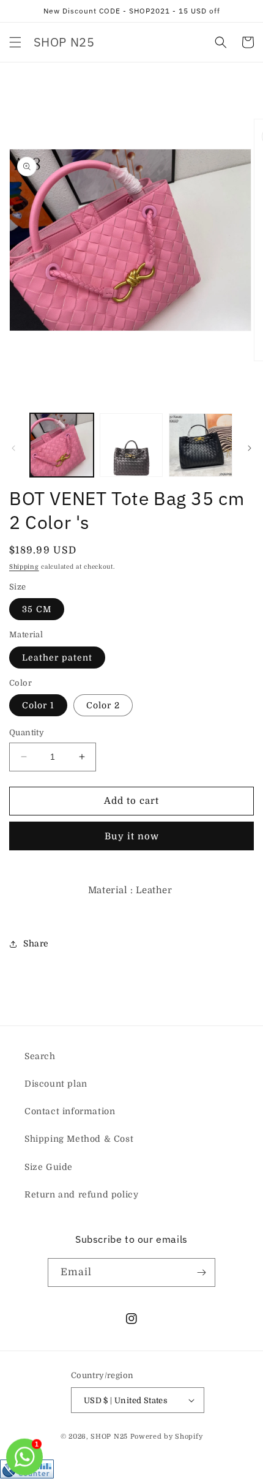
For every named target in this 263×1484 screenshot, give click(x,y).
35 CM (36, 609)
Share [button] (36, 943)
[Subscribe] (201, 1272)
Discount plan (55, 1084)
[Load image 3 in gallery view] (200, 445)
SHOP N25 (109, 1437)
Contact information (69, 1111)
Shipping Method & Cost (78, 1139)
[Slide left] (13, 448)
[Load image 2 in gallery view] (131, 445)
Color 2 (103, 705)
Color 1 (38, 705)
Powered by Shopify (166, 1437)
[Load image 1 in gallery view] (62, 445)
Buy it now (132, 836)
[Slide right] (249, 448)
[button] (15, 42)
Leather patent (57, 657)
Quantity (26, 732)
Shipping (24, 566)
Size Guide (48, 1167)
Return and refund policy (81, 1194)
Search (40, 1056)
